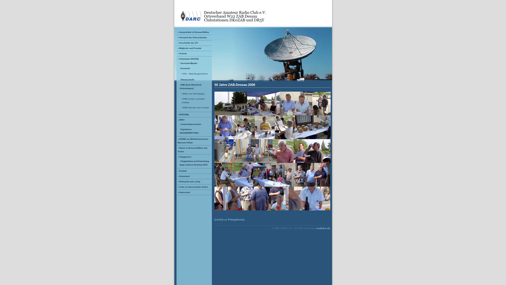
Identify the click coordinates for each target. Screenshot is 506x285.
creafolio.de (323, 228)
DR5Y (182, 120)
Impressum (184, 192)
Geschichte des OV (188, 43)
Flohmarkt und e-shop (189, 181)
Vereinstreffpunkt (189, 63)
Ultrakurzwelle (187, 80)
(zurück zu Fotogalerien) (229, 219)
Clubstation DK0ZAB (189, 59)
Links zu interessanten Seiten (193, 187)
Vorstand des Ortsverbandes (193, 37)
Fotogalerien (185, 157)
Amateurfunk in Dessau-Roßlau (194, 32)
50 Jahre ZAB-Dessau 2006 (234, 84)
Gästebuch (184, 176)
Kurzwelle (185, 68)
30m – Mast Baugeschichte (195, 74)
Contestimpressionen (191, 124)
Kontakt (183, 171)
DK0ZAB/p (184, 114)
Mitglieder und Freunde (190, 48)
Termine (183, 53)
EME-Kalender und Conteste (196, 107)
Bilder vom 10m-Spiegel (193, 94)
